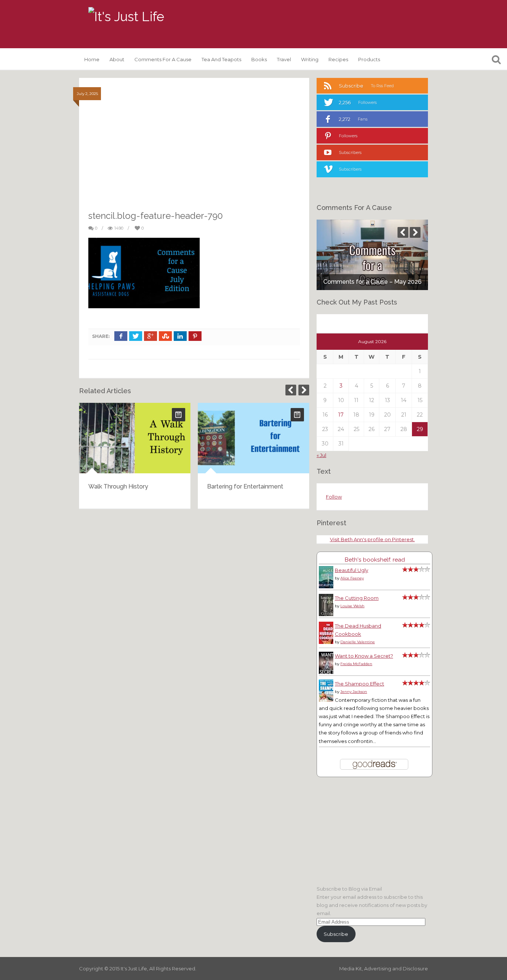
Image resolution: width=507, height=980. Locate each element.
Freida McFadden (356, 663)
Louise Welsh (352, 606)
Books (259, 59)
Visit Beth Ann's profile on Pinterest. (372, 539)
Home (91, 59)
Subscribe (336, 934)
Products (369, 59)
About (116, 59)
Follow (334, 497)
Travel (284, 59)
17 (341, 414)
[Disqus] (194, 609)
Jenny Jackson (353, 691)
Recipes (338, 59)
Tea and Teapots (221, 59)
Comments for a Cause (163, 59)
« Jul (321, 455)
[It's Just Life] (126, 17)
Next (303, 390)
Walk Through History (118, 486)
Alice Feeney (352, 578)
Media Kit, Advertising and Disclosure (383, 968)
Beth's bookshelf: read (374, 559)
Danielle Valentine (357, 641)
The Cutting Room (357, 598)
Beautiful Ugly (351, 570)
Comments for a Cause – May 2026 (372, 281)
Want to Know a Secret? (364, 656)
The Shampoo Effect (359, 684)
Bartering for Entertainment (245, 486)
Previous (290, 390)
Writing (309, 59)
